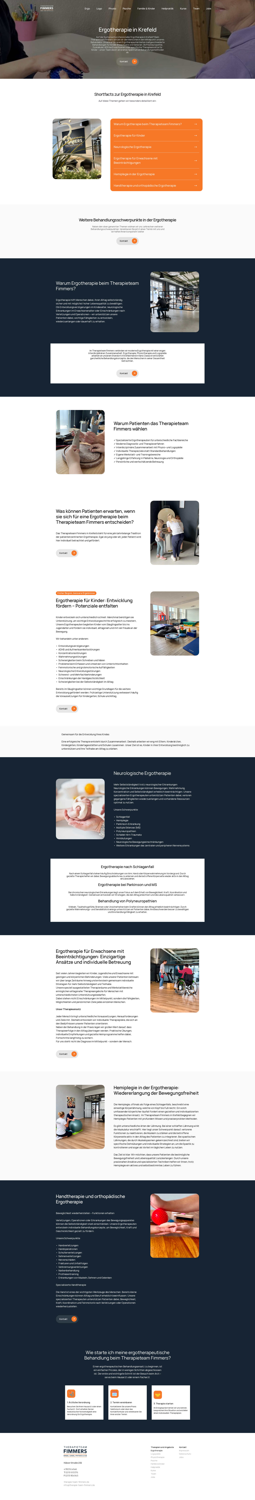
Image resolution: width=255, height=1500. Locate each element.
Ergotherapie (157, 1450)
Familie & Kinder (158, 1463)
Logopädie (156, 1453)
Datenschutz (185, 1453)
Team (153, 1473)
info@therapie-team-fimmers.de (79, 1485)
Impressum (184, 1450)
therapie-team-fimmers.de (76, 1481)
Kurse (153, 1470)
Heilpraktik (155, 1467)
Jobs (153, 1477)
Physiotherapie (157, 1457)
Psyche (154, 1460)
